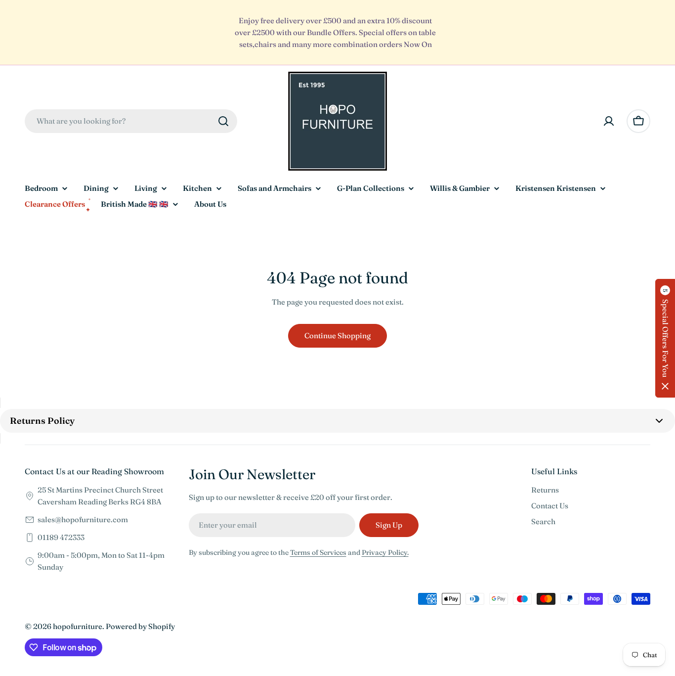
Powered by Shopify (140, 626)
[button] (665, 338)
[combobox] (131, 121)
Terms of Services (318, 552)
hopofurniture (77, 626)
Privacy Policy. (385, 552)
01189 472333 (61, 537)
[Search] (223, 121)
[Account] (609, 121)
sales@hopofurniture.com (83, 519)
